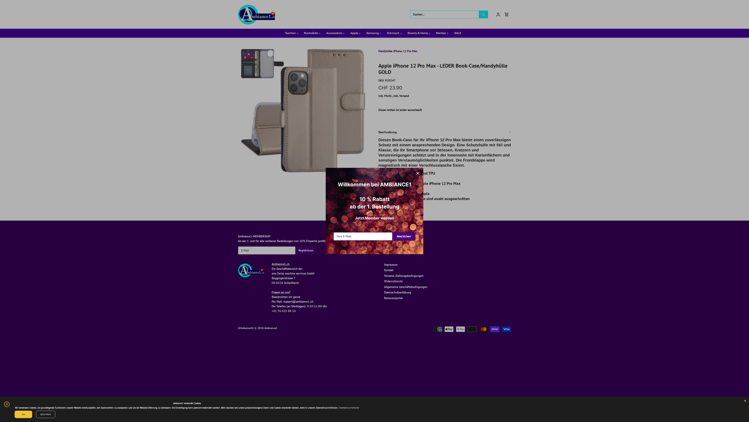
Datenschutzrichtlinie (349, 407)
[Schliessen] (418, 173)
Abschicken (404, 236)
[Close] (745, 400)
